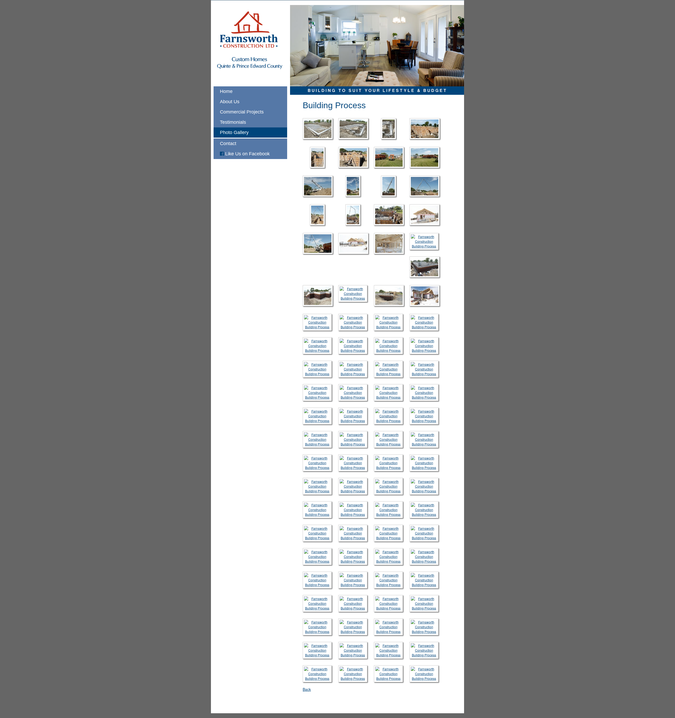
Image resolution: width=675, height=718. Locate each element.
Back (307, 689)
